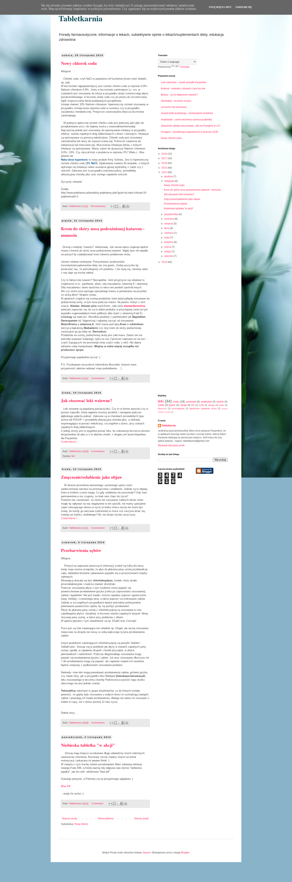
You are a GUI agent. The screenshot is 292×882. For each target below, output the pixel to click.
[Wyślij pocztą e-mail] (113, 206)
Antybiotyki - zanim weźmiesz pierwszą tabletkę (186, 119)
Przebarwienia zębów (81, 550)
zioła (176, 401)
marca (168, 247)
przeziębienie (178, 408)
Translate (184, 66)
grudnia (168, 176)
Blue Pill (66, 786)
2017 (164, 158)
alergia (211, 405)
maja (167, 237)
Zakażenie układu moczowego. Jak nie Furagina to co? (190, 125)
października (171, 214)
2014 (164, 172)
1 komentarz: (97, 803)
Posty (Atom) (81, 824)
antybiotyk (206, 401)
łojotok (220, 401)
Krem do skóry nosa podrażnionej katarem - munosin (192, 189)
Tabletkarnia (80, 18)
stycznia (169, 256)
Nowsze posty (69, 818)
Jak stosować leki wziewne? (86, 400)
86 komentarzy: (99, 206)
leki (73, 456)
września (169, 218)
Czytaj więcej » (69, 441)
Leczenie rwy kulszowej (174, 107)
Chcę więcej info (220, 7)
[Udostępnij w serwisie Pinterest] (128, 206)
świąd (183, 405)
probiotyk (191, 401)
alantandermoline (134, 305)
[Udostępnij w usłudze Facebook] (124, 206)
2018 (164, 153)
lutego (168, 251)
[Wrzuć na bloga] (116, 206)
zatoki (161, 405)
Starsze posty (141, 818)
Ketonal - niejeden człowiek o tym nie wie (183, 88)
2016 (164, 163)
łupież (172, 405)
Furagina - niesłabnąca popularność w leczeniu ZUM (189, 132)
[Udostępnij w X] (120, 206)
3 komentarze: (98, 378)
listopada (169, 181)
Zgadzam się (243, 7)
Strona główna (105, 818)
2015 (164, 167)
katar (221, 405)
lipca (167, 228)
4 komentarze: (98, 722)
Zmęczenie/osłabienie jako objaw (91, 477)
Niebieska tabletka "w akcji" (88, 745)
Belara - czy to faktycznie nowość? (179, 94)
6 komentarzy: (98, 451)
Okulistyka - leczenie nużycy (176, 100)
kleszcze (162, 408)
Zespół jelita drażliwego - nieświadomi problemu (187, 113)
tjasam (146, 852)
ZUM (201, 405)
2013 (164, 262)
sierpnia (169, 223)
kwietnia (169, 242)
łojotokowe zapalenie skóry (203, 408)
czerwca (169, 233)
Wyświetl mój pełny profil (171, 445)
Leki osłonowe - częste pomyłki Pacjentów (183, 82)
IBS (192, 405)
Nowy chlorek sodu (79, 63)
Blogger (185, 852)
